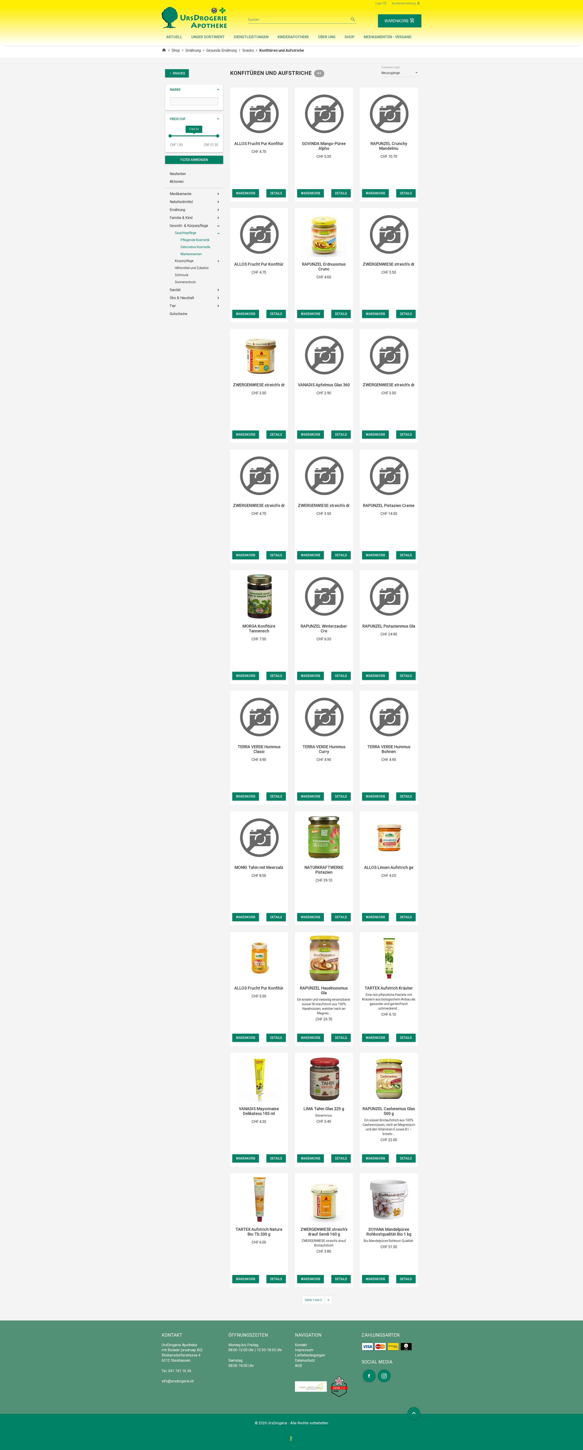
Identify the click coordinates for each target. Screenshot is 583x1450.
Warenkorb (245, 193)
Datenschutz (305, 1360)
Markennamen (191, 254)
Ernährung (193, 50)
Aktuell (174, 37)
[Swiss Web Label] (339, 1386)
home (164, 50)
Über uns (326, 37)
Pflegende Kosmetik (195, 240)
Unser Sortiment (208, 37)
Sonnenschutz (185, 282)
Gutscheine (178, 314)
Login (381, 3)
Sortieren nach (390, 67)
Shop (350, 37)
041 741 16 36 (179, 1371)
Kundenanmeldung (406, 3)
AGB (298, 1366)
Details (276, 193)
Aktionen (177, 181)
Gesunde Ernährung (221, 50)
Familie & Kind (181, 218)
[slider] (170, 135)
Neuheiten (178, 174)
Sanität (175, 290)
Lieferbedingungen (310, 1355)
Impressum (304, 1350)
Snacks (248, 50)
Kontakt (301, 1345)
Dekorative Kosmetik (195, 247)
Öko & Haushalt (182, 298)
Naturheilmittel (181, 202)
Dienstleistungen (251, 37)
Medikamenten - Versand (388, 37)
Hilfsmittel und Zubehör (192, 268)
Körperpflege (184, 261)
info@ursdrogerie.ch (178, 1381)
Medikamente (181, 194)
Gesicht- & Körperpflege (189, 226)
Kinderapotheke (293, 37)
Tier (173, 306)
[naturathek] (311, 1386)
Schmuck (181, 275)
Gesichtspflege (185, 233)
